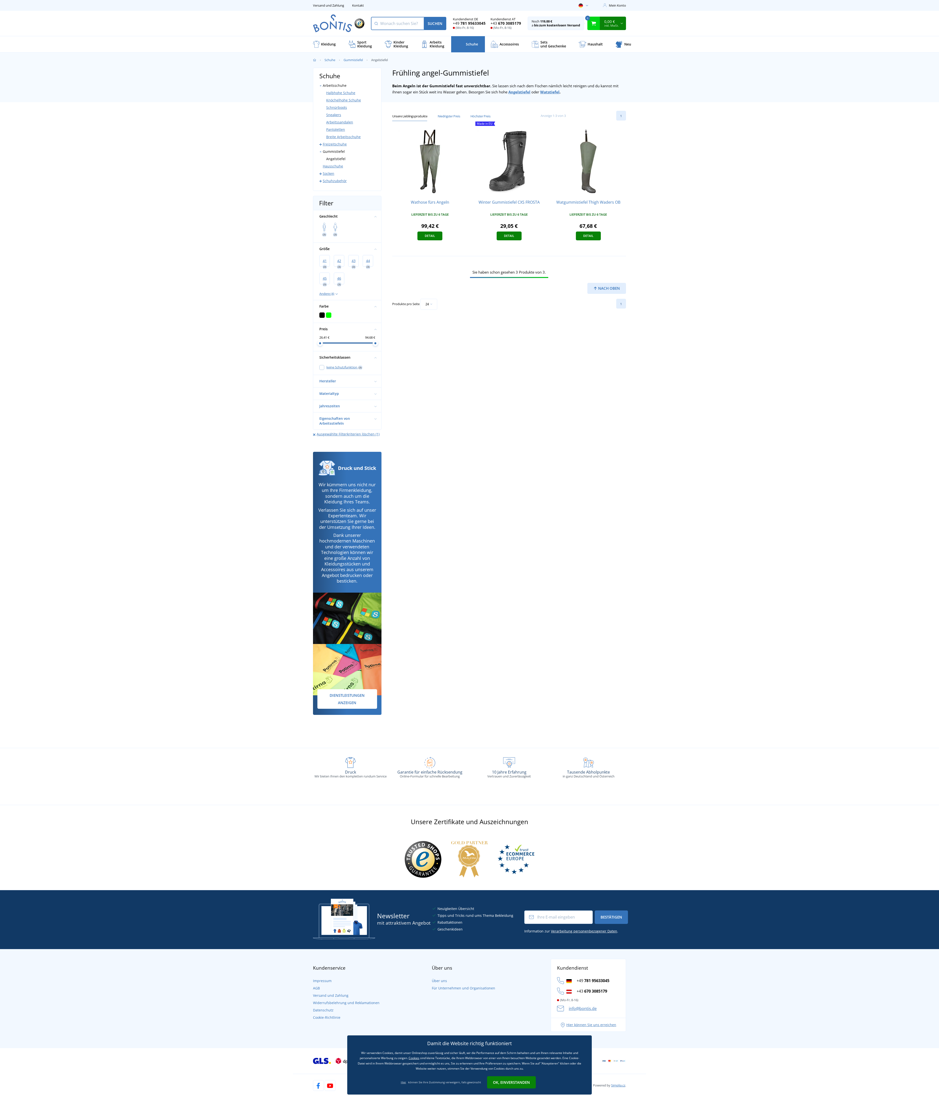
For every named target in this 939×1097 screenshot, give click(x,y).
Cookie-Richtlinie (326, 1017)
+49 (469, 23)
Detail (430, 236)
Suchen (435, 23)
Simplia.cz (618, 1085)
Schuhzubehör (335, 180)
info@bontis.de (583, 1008)
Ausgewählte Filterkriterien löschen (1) (348, 434)
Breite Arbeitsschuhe (343, 136)
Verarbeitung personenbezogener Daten (584, 931)
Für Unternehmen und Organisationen (463, 988)
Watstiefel (549, 91)
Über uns (439, 980)
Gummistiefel (353, 60)
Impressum (322, 980)
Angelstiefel (519, 91)
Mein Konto (617, 5)
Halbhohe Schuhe (340, 92)
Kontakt (358, 5)
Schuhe (329, 60)
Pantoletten (335, 129)
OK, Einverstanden (511, 1082)
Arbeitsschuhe (335, 85)
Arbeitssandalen (339, 122)
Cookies (414, 1058)
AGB (316, 988)
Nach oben (608, 288)
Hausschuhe (333, 166)
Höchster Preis (480, 116)
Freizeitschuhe (335, 144)
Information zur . (571, 931)
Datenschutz (323, 1010)
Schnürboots (336, 107)
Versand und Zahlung (328, 5)
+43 (506, 23)
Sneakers (333, 114)
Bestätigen (611, 917)
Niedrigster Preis (449, 116)
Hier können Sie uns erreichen (591, 1024)
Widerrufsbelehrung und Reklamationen (346, 1002)
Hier (403, 1082)
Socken (328, 173)
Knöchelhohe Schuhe (343, 100)
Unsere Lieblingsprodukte (409, 116)
